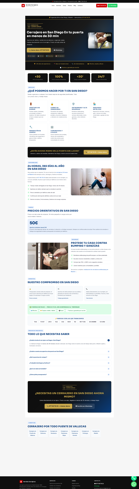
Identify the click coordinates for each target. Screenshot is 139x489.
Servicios (58, 5)
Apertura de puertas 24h (56, 483)
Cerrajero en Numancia (53, 432)
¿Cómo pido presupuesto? (69, 374)
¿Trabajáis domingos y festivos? (69, 363)
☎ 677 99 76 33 (82, 1)
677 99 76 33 (86, 17)
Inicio (53, 5)
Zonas (64, 5)
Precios (70, 5)
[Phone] (134, 478)
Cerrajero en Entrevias (43, 432)
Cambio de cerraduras (55, 485)
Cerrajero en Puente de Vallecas (32, 433)
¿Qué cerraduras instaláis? (69, 369)
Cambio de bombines (55, 488)
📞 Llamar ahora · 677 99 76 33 (39, 50)
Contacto (80, 5)
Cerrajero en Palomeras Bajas (64, 433)
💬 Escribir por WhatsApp (83, 406)
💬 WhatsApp (58, 50)
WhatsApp (96, 486)
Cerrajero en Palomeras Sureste (74, 433)
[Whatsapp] (134, 484)
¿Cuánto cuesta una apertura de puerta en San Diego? (69, 351)
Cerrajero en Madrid (96, 432)
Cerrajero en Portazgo (85, 432)
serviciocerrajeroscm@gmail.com (102, 488)
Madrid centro (75, 483)
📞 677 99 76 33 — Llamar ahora (96, 152)
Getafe (73, 488)
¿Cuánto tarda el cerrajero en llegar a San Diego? (69, 340)
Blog (75, 5)
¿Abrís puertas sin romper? (69, 357)
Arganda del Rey (76, 485)
